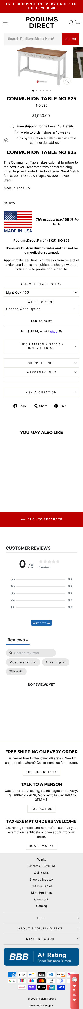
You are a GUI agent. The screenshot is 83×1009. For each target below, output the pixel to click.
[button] (41, 579)
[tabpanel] (41, 689)
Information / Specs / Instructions (41, 346)
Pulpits (41, 859)
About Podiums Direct (40, 928)
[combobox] (33, 39)
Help (40, 918)
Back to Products (45, 519)
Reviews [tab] (17, 639)
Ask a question (41, 392)
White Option (41, 302)
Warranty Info (42, 372)
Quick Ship (41, 872)
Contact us (42, 808)
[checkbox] (16, 671)
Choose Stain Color (41, 284)
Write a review (41, 623)
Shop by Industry (42, 879)
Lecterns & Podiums (41, 866)
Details (68, 126)
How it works (41, 845)
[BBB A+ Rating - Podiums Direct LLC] (41, 957)
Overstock (41, 899)
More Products (41, 892)
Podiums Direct (41, 22)
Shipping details (41, 771)
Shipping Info (41, 363)
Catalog (41, 906)
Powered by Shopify (42, 1005)
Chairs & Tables (41, 886)
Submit (70, 39)
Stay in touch (40, 939)
